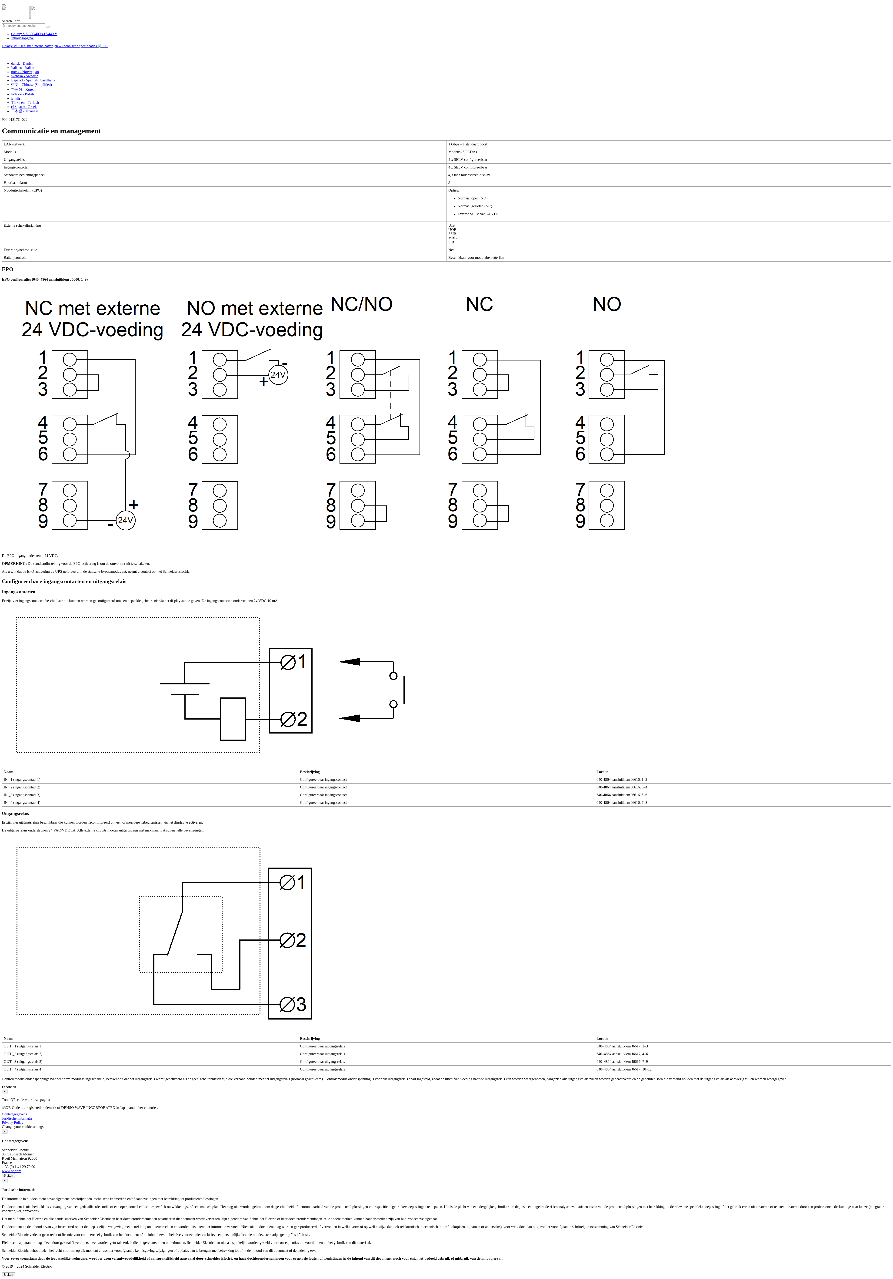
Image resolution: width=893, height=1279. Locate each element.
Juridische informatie (17, 1118)
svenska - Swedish (24, 76)
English (16, 98)
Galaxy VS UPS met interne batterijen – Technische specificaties (50, 46)
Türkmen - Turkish (25, 102)
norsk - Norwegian (25, 72)
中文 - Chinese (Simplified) (31, 85)
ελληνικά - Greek (24, 107)
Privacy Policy (12, 1122)
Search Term (11, 21)
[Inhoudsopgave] (4, 51)
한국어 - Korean (23, 89)
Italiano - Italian (22, 68)
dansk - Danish (22, 63)
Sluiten (8, 1175)
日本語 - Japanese (24, 111)
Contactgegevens (14, 1114)
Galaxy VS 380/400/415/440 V (34, 34)
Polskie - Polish (22, 94)
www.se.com (11, 1171)
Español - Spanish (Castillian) (33, 80)
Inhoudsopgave (22, 38)
